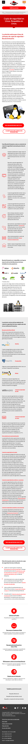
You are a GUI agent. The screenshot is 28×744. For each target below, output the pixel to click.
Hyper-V (7, 590)
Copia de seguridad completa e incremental (13, 507)
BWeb (16, 373)
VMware (23, 589)
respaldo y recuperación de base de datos (14, 699)
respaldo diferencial (14, 693)
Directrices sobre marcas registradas (10, 719)
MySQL (17, 343)
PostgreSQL (18, 361)
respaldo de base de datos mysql (14, 696)
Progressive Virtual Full (12, 513)
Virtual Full (21, 225)
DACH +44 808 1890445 (8, 740)
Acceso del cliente (6, 728)
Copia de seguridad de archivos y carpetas (12, 480)
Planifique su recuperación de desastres (14, 131)
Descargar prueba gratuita (13, 125)
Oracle (16, 589)
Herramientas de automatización (10, 436)
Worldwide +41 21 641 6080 (8, 731)
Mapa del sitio (5, 725)
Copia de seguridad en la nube (9, 452)
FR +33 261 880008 (6, 738)
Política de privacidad (7, 723)
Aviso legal (4, 721)
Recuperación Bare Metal (8, 330)
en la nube (11, 69)
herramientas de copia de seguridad (12, 569)
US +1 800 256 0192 (7, 734)
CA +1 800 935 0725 (7, 736)
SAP (20, 589)
